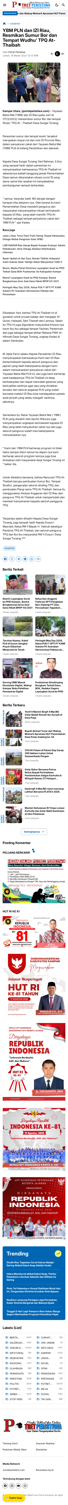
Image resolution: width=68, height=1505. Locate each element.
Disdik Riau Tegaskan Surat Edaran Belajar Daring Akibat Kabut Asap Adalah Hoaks (30, 1264)
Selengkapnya (32, 831)
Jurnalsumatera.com (14, 1469)
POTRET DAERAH (3, 742)
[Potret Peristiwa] (30, 5)
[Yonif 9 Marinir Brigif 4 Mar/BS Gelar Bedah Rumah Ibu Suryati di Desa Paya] (14, 718)
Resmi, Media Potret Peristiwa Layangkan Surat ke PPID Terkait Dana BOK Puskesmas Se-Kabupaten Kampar (33, 270)
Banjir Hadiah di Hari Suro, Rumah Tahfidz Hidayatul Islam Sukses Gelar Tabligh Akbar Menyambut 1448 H (32, 260)
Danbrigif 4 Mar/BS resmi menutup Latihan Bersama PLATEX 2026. (44, 790)
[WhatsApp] (31, 559)
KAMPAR (9, 548)
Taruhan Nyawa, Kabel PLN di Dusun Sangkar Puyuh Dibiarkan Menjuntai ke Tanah (15, 645)
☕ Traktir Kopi (14, 1498)
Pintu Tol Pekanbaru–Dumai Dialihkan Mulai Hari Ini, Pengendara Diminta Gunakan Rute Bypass (34, 1290)
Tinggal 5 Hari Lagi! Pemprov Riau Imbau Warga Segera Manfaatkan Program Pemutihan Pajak (33, 1313)
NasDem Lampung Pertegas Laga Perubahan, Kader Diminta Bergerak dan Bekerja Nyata (32, 1301)
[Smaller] (52, 53)
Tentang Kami (10, 1443)
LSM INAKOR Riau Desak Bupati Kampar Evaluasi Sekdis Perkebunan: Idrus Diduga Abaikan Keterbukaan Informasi (34, 249)
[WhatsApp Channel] (25, 1485)
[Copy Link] (38, 559)
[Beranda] (4, 23)
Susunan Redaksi (45, 1443)
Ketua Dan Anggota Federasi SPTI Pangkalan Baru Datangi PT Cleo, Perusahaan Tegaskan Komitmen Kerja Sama (49, 603)
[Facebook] (5, 559)
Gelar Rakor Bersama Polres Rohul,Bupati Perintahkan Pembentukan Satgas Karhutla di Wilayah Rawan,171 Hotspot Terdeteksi (43, 774)
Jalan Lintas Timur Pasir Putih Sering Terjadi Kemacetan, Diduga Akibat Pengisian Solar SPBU (34, 237)
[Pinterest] (25, 559)
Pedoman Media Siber (15, 1449)
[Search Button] (63, 5)
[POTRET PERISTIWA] (33, 1425)
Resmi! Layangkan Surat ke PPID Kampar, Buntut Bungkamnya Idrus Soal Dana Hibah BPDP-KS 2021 (31, 279)
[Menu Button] (4, 5)
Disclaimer (41, 1449)
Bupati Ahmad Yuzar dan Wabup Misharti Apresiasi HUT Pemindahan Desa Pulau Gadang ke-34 (45, 734)
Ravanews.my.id (44, 1469)
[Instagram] (12, 1485)
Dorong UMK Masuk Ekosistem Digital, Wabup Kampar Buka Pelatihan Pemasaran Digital (17, 687)
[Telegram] (18, 559)
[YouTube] (18, 1485)
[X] (12, 559)
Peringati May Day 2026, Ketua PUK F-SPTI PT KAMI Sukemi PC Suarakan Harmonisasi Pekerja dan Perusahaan (32, 291)
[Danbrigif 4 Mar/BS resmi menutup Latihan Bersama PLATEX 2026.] (14, 795)
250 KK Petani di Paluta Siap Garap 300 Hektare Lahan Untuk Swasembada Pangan (44, 753)
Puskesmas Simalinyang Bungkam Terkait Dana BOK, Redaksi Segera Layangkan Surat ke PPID (49, 687)
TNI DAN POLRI (4, 717)
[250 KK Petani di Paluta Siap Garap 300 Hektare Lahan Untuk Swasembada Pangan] (14, 757)
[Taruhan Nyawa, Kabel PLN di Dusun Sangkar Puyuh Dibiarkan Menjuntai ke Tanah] (18, 626)
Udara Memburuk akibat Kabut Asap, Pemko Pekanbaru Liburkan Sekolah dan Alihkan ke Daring (31, 1276)
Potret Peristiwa (46, 1495)
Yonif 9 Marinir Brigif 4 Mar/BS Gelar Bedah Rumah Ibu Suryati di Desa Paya (43, 714)
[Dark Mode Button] (56, 5)
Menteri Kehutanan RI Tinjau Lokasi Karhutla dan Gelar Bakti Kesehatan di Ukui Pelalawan (44, 811)
